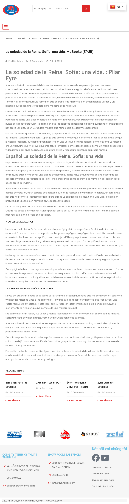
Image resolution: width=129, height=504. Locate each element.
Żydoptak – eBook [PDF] (48, 382)
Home (9, 38)
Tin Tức (22, 38)
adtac (20, 61)
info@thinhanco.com (63, 482)
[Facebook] (96, 458)
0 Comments (36, 61)
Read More (14, 400)
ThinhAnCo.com (53, 500)
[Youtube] (105, 458)
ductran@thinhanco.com (21, 485)
